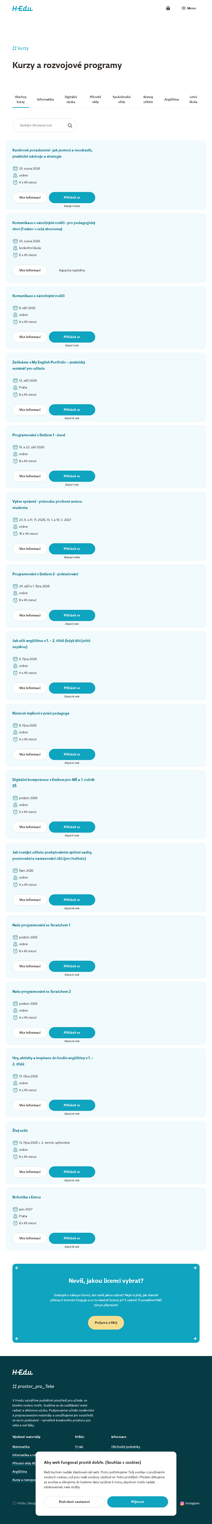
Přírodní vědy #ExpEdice (29, 1463)
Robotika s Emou (26, 1197)
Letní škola (193, 99)
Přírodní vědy (95, 99)
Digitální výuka (71, 99)
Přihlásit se (72, 197)
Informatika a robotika (28, 1455)
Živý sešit (20, 1130)
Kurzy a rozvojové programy (32, 1480)
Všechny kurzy (20, 99)
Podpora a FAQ (106, 1323)
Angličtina (171, 99)
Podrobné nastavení (74, 1502)
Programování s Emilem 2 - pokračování (45, 574)
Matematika (20, 1447)
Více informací (29, 197)
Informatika (45, 99)
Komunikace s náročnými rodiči (38, 296)
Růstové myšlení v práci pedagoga (40, 713)
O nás (79, 1447)
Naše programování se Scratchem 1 (41, 925)
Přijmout (137, 1502)
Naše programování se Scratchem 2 (41, 991)
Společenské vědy (121, 99)
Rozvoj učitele (148, 99)
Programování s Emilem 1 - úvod (38, 435)
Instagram (193, 1503)
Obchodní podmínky (125, 1447)
